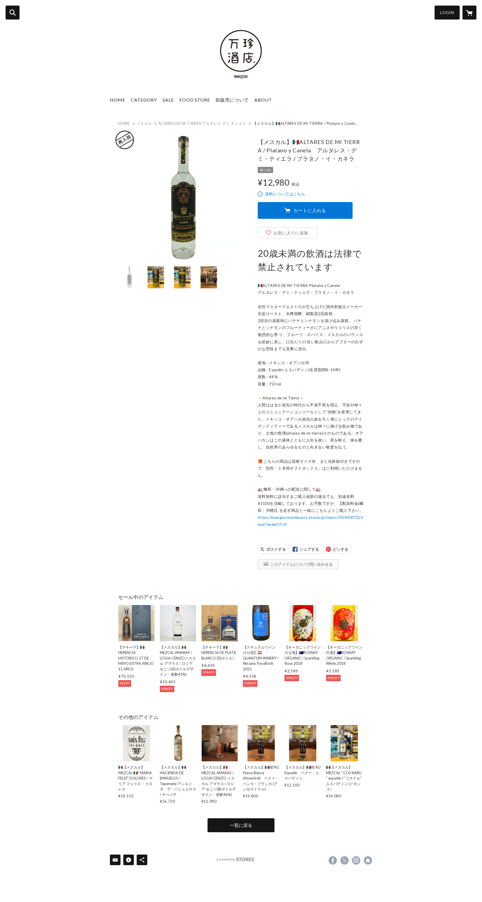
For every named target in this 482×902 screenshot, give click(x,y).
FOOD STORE (194, 99)
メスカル (144, 123)
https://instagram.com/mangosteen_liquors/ (356, 860)
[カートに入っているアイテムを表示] (469, 13)
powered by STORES (235, 859)
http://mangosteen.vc (368, 860)
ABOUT (263, 99)
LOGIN (447, 12)
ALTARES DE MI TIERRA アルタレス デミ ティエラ (202, 123)
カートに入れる (309, 210)
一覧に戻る (241, 825)
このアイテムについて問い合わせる (301, 564)
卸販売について (232, 99)
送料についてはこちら (285, 193)
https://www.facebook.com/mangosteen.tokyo (333, 860)
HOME (117, 99)
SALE (168, 99)
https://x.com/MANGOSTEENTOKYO (344, 860)
